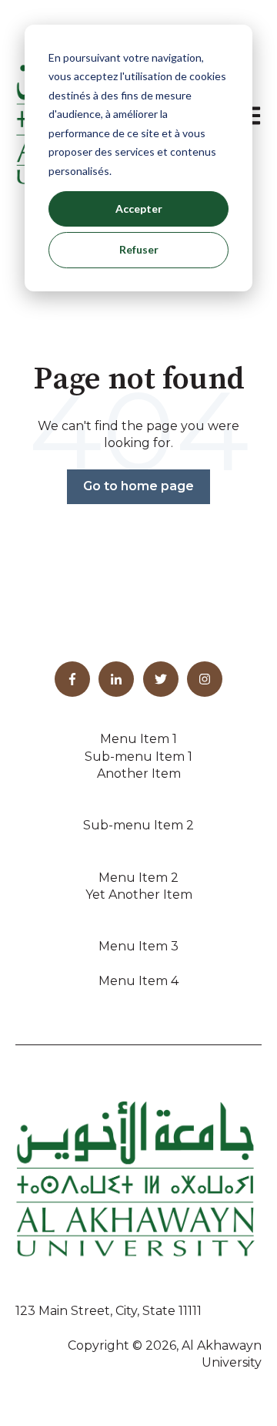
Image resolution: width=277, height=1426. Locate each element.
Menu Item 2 (138, 877)
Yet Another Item (138, 894)
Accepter (138, 208)
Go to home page (138, 486)
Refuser (139, 249)
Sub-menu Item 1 (138, 756)
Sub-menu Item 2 (138, 825)
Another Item (139, 773)
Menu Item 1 (138, 738)
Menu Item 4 (138, 981)
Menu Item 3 (138, 946)
